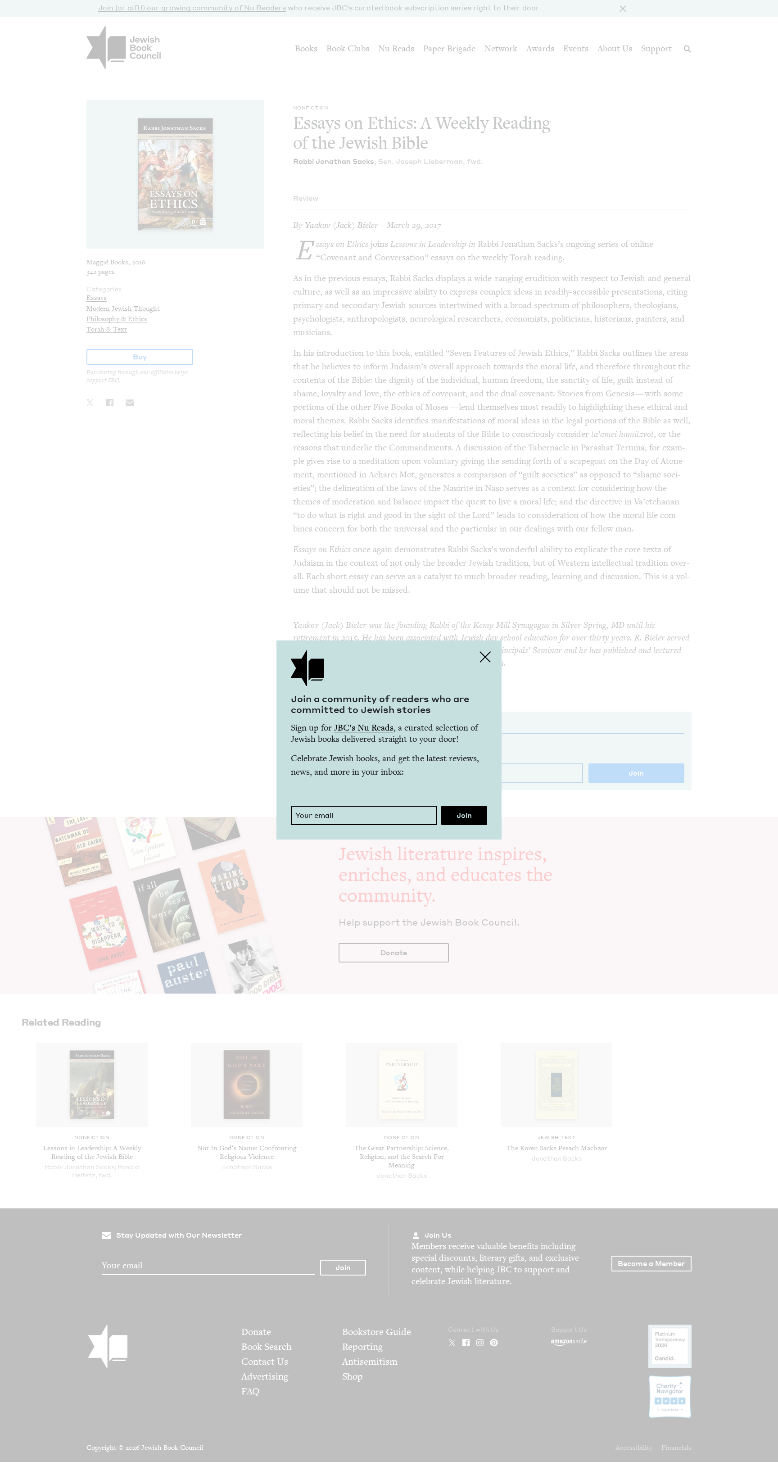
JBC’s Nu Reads (364, 727)
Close (485, 656)
